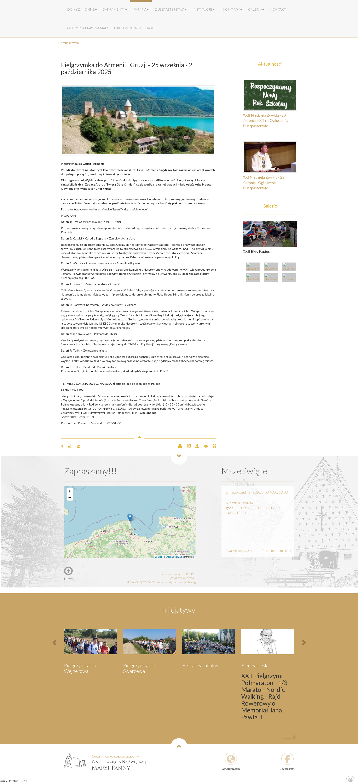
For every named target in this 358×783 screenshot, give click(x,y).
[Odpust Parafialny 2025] (254, 267)
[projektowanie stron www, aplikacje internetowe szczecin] (290, 737)
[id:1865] (270, 233)
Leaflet (158, 556)
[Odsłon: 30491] (204, 446)
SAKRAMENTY (114, 9)
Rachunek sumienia (276, 550)
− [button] (69, 497)
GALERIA (255, 9)
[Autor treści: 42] (195, 446)
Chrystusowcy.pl (230, 768)
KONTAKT (278, 9)
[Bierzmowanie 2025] (290, 278)
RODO (152, 28)
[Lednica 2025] (272, 278)
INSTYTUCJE (202, 9)
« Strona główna (68, 42)
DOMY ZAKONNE (81, 9)
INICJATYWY (230, 9)
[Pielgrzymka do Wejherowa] (254, 278)
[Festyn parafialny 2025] (290, 267)
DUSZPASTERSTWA (169, 9)
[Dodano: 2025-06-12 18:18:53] (212, 446)
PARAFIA (139, 9)
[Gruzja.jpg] (138, 120)
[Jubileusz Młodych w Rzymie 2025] (272, 267)
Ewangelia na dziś (238, 550)
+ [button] (69, 491)
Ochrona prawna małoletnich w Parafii (104, 28)
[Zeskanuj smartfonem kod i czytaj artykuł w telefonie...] (187, 446)
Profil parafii (287, 768)
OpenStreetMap (174, 556)
